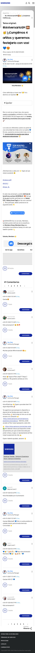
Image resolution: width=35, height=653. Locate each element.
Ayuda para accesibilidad (9, 634)
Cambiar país (5, 647)
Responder (25, 310)
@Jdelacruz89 (7, 180)
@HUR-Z (5, 183)
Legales (3, 644)
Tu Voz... (5, 66)
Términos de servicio (8, 637)
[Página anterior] (5, 286)
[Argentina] (5, 3)
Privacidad (4, 640)
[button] (29, 60)
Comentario (25, 273)
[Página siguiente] (24, 286)
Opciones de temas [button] (29, 17)
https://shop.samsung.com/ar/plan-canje (18, 426)
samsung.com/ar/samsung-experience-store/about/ (15, 461)
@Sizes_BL (6, 187)
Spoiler (9, 103)
